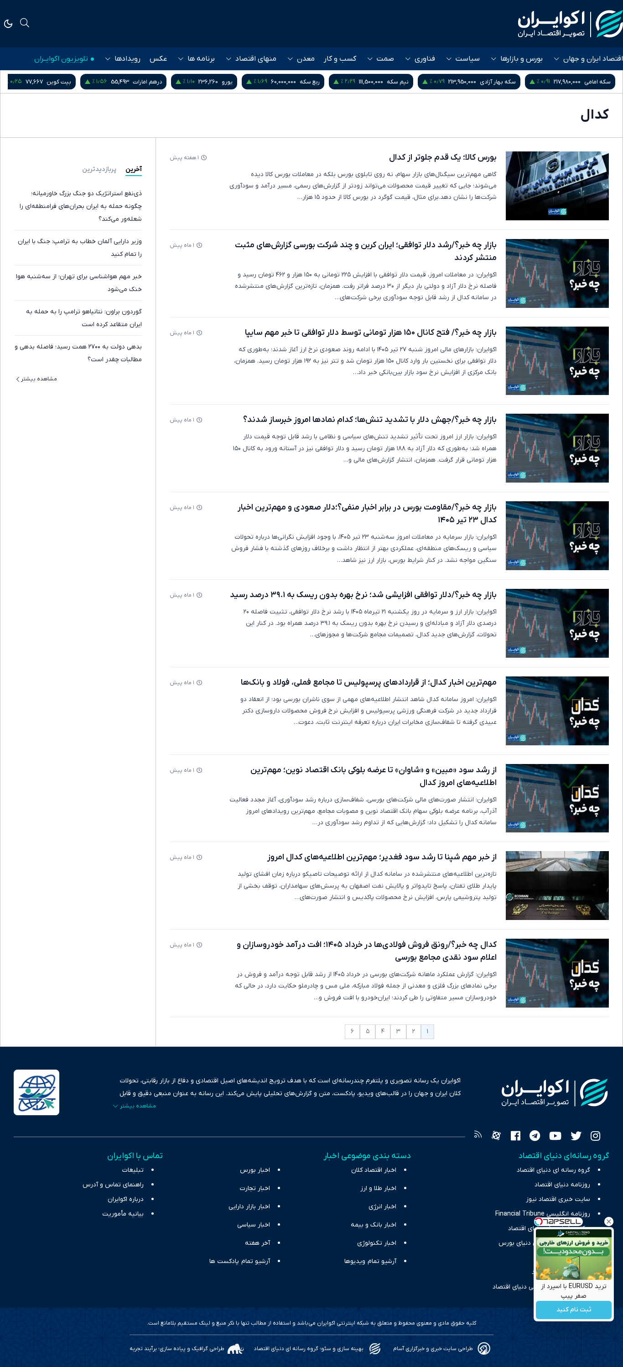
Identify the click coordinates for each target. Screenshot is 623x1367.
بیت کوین (153, 82)
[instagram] (595, 1137)
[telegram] (535, 1137)
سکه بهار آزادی (593, 82)
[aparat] (496, 1137)
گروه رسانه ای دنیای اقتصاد (553, 1170)
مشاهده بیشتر (39, 379)
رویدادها (127, 58)
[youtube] (555, 1137)
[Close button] (608, 1221)
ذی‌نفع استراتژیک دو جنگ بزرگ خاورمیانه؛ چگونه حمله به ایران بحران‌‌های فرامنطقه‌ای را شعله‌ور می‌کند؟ (81, 206)
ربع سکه (405, 82)
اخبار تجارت (255, 1188)
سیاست (468, 58)
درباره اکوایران (126, 1199)
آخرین (133, 169)
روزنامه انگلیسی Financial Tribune (542, 1214)
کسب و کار (340, 58)
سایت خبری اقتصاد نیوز (558, 1199)
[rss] (478, 1137)
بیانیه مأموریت (123, 1214)
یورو (322, 82)
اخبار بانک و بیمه (373, 1225)
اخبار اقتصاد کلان (373, 1170)
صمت (385, 58)
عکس (158, 58)
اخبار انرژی (382, 1206)
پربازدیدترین (99, 169)
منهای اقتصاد (255, 58)
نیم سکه (493, 82)
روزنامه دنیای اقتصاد (562, 1184)
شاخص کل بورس (59, 82)
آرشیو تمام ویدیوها (370, 1261)
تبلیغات (133, 1170)
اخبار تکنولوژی (376, 1243)
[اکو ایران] (570, 23)
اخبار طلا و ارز (378, 1188)
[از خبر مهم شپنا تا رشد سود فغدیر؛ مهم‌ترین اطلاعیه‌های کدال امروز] (557, 885)
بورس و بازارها (521, 58)
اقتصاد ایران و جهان (593, 58)
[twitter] (576, 1137)
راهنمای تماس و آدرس (113, 1184)
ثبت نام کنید (574, 1310)
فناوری (425, 58)
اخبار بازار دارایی (249, 1206)
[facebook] (515, 1137)
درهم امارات (242, 82)
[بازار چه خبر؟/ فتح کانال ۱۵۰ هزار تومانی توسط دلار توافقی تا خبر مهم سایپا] (557, 361)
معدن (306, 58)
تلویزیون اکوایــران (61, 58)
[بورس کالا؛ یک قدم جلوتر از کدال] (557, 185)
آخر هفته (257, 1243)
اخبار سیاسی (253, 1225)
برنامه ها (201, 58)
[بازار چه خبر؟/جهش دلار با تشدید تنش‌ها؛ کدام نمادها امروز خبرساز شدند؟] (557, 448)
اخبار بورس (255, 1170)
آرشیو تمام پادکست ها (239, 1261)
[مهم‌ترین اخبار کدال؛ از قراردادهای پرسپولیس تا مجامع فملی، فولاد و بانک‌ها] (557, 710)
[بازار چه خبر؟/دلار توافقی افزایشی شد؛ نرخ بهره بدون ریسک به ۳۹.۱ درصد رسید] (557, 623)
